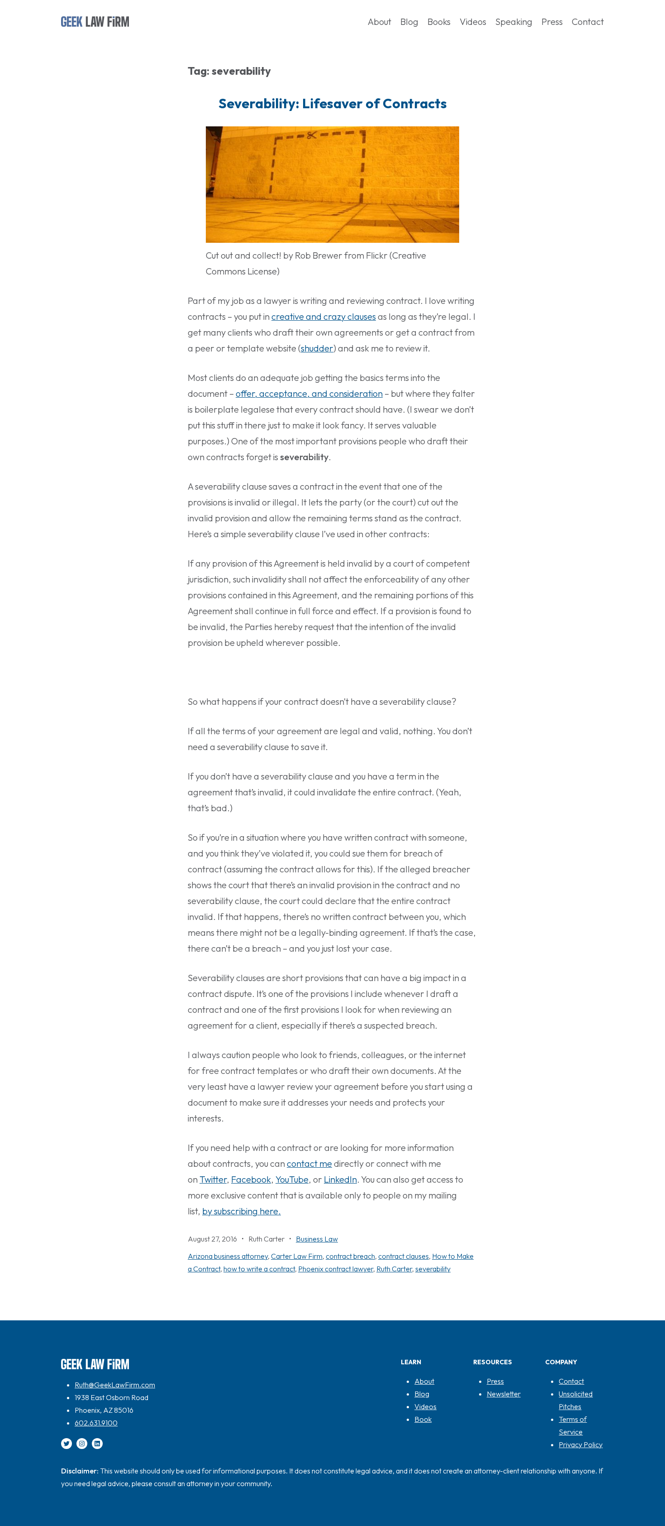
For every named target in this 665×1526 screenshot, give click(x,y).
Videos (425, 1406)
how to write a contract (259, 1268)
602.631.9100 (96, 1422)
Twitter (213, 1179)
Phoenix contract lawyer (335, 1268)
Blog (421, 1393)
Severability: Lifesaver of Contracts (332, 103)
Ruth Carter (394, 1268)
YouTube (292, 1179)
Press (495, 1381)
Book (423, 1419)
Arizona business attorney (228, 1256)
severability (433, 1268)
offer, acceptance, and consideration (309, 393)
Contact (571, 1381)
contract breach (350, 1256)
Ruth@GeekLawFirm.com (115, 1384)
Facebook (251, 1179)
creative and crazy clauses (323, 316)
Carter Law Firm (297, 1256)
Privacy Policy (581, 1444)
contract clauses (403, 1256)
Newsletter (504, 1393)
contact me (309, 1163)
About (424, 1381)
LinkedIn (340, 1179)
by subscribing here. (241, 1211)
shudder (317, 348)
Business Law (317, 1238)
